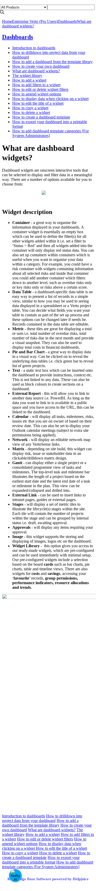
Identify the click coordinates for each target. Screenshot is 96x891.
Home (7, 21)
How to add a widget (29, 80)
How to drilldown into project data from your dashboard (42, 818)
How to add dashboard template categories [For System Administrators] (47, 864)
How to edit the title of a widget (37, 103)
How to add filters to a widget (36, 85)
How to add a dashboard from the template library (52, 62)
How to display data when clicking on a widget (50, 98)
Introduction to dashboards (33, 48)
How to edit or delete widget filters (40, 89)
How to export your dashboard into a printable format (41, 859)
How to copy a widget (30, 108)
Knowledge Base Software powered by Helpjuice (48, 879)
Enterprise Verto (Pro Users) (35, 21)
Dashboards (67, 21)
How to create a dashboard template (41, 117)
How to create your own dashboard (40, 66)
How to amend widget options (36, 94)
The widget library (27, 75)
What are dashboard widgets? (36, 71)
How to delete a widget (31, 112)
